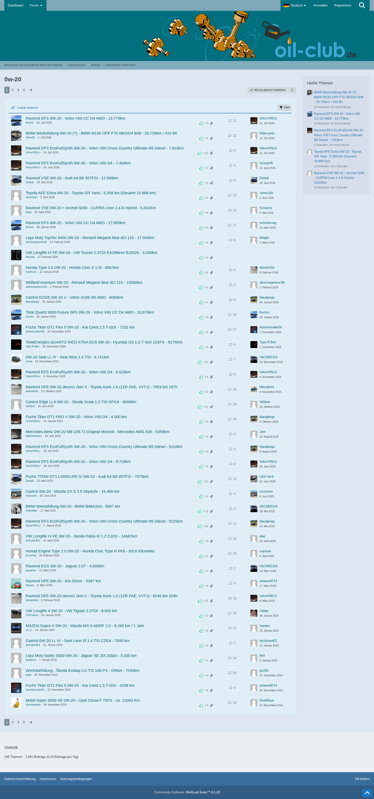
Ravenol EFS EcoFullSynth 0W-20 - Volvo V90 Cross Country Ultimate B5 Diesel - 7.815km (105, 148)
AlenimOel (267, 267)
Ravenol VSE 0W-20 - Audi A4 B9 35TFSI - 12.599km (72, 178)
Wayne (30, 585)
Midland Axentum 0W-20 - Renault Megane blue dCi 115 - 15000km (84, 282)
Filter (287, 107)
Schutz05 (266, 163)
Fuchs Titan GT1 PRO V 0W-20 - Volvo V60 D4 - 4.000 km (76, 417)
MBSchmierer (34, 436)
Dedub (30, 182)
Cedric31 (31, 271)
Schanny (266, 208)
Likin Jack (267, 476)
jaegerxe (31, 570)
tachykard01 (33, 540)
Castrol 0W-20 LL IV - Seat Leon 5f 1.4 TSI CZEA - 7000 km (77, 641)
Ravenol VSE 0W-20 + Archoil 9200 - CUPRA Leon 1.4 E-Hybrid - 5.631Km (91, 208)
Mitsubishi (267, 387)
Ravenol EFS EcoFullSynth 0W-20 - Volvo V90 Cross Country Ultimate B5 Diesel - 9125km (104, 521)
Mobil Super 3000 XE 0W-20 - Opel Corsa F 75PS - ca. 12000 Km (83, 700)
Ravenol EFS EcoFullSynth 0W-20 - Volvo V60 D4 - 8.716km (78, 461)
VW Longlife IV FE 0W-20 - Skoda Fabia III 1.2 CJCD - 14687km (81, 536)
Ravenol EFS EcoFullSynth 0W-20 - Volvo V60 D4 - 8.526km (78, 372)
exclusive (31, 495)
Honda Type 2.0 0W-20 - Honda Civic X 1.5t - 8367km (72, 267)
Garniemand (33, 704)
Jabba (264, 611)
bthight (264, 237)
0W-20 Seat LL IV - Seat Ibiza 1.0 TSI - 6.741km (67, 357)
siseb (29, 361)
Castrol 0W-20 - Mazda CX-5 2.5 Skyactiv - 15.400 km (72, 491)
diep (262, 536)
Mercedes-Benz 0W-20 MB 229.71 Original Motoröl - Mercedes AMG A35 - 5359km (97, 432)
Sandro (265, 625)
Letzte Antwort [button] (28, 107)
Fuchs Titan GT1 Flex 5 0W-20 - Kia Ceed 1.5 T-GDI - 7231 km (80, 327)
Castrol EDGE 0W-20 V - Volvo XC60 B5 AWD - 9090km (74, 297)
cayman (265, 551)
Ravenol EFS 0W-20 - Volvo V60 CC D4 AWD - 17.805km (75, 223)
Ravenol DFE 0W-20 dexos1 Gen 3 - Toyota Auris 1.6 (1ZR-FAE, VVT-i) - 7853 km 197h (101, 387)
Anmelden (320, 5)
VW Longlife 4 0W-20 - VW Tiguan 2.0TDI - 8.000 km (71, 611)
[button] (295, 5)
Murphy (30, 256)
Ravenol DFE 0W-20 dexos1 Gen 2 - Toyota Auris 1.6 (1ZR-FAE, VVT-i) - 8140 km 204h (101, 596)
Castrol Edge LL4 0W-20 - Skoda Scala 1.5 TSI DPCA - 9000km (81, 402)
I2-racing (31, 555)
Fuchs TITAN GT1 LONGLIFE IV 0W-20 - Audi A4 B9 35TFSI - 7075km (87, 476)
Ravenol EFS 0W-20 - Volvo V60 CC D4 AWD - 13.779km (75, 118)
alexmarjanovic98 (36, 242)
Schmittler (31, 510)
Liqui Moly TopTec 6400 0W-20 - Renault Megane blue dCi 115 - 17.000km (90, 238)
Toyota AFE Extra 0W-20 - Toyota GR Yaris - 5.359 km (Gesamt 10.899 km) (91, 193)
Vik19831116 (268, 357)
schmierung (268, 223)
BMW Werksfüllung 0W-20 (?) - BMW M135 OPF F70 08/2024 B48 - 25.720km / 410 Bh (101, 133)
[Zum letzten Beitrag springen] (253, 120)
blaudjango (32, 301)
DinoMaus (267, 700)
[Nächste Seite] (31, 90)
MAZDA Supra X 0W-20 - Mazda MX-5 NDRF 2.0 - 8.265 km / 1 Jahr (85, 626)
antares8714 (268, 581)
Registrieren (342, 5)
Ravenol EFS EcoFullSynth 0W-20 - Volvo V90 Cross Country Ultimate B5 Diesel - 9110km (104, 446)
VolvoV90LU (268, 118)
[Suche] (362, 5)
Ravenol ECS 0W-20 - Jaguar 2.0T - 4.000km (65, 566)
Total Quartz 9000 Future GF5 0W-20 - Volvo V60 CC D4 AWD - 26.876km (90, 312)
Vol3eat (30, 406)
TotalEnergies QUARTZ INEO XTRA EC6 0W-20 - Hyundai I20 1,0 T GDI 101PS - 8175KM (104, 342)
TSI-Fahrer (32, 615)
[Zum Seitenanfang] (367, 793)
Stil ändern (362, 779)
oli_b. (29, 630)
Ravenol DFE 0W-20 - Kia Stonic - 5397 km (63, 581)
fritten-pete (267, 133)
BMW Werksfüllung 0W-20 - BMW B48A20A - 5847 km (73, 506)
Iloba (29, 212)
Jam (263, 431)
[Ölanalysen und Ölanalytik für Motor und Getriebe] (187, 36)
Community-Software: (187, 792)
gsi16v (264, 670)
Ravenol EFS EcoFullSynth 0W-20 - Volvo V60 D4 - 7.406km (78, 163)
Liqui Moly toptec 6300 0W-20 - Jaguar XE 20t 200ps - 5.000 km (81, 655)
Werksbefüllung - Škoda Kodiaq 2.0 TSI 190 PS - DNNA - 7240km (82, 670)
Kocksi (30, 122)
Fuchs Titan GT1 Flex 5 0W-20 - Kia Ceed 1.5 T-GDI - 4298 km (80, 685)
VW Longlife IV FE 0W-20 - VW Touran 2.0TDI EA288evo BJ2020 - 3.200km (91, 252)
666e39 (30, 137)
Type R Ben (32, 346)
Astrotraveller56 (35, 331)
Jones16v (31, 197)
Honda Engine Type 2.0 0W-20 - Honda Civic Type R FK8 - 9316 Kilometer (90, 551)
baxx (28, 674)
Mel (262, 655)
